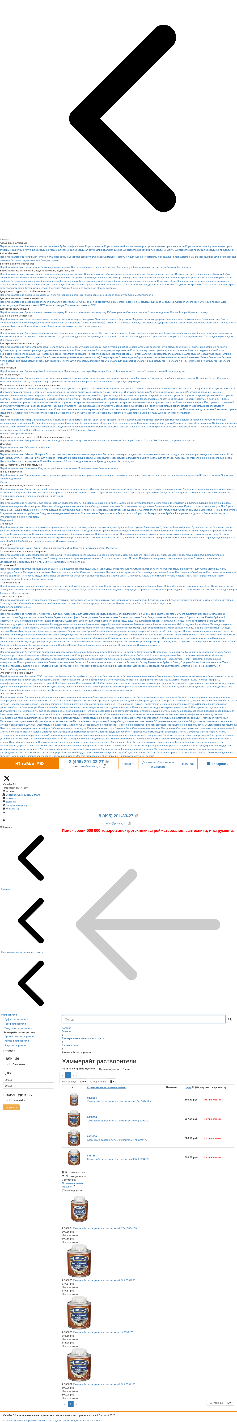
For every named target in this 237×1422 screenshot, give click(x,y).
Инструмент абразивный (91, 388)
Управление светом (110, 686)
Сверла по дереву (136, 312)
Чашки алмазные (60, 249)
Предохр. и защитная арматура (202, 506)
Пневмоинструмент (226, 409)
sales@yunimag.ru (90, 766)
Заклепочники (151, 527)
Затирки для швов (111, 599)
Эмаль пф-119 (196, 360)
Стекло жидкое (127, 357)
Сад (83, 589)
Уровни (160, 371)
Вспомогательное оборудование (193, 274)
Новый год (204, 586)
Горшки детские (196, 617)
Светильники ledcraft (88, 683)
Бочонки (29, 274)
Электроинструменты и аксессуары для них (182, 752)
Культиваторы (116, 655)
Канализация (89, 277)
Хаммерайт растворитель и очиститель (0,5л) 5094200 (118, 1118)
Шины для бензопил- (84, 461)
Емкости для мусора (90, 620)
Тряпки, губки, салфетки (176, 641)
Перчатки (78, 547)
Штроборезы (125, 665)
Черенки (15, 579)
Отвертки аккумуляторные (151, 658)
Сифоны (129, 284)
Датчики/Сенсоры (197, 703)
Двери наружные (94, 294)
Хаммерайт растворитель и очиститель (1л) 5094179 (117, 1137)
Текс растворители (15, 1023)
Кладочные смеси (158, 599)
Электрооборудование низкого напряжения (50, 755)
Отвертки (224, 534)
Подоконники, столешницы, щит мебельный (149, 301)
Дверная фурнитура (116, 294)
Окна (214, 586)
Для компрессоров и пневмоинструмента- (49, 475)
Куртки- (38, 547)
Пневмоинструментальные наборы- (93, 475)
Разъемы (120, 728)
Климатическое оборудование (146, 333)
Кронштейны (72, 423)
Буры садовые (33, 568)
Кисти (156, 568)
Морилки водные (100, 353)
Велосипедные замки (37, 319)
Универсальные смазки (219, 457)
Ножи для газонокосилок (213, 454)
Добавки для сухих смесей (15, 350)
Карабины (198, 419)
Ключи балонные (214, 527)
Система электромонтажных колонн (20, 731)
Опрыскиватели (77, 631)
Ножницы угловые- (183, 534)
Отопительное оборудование (137, 506)
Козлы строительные (171, 568)
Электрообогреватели (178, 267)
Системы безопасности (83, 731)
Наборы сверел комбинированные (166, 378)
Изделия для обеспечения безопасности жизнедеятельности (73, 707)
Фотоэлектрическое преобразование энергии (180, 749)
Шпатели (26, 579)
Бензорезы (80, 651)
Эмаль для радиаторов (123, 360)
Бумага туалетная (187, 613)
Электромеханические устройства (19, 516)
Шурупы (91, 430)
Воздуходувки (145, 651)
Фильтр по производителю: (79, 1068)
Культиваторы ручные (120, 624)
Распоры (69, 537)
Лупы (198, 624)
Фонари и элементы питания (137, 749)
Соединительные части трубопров (19, 513)
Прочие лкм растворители (19, 1036)
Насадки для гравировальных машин (148, 454)
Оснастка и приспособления (175, 405)
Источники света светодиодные (123, 710)
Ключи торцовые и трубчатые (207, 530)
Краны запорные (50, 281)
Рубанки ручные (116, 312)
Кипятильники (169, 620)
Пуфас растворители (16, 1019)
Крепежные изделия (11, 506)
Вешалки (55, 319)
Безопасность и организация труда (78, 333)
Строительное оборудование (133, 336)
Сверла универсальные (56, 381)
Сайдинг (180, 301)
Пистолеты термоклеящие (221, 572)
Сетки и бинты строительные (93, 575)
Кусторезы (130, 655)
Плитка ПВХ (150, 440)
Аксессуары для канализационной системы (67, 697)
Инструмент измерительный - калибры (55, 391)
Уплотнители (228, 641)
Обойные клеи (115, 301)
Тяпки (193, 641)
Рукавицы (111, 547)
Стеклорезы (134, 575)
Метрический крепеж (99, 423)
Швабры (63, 645)
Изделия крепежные (120, 707)
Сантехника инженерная (146, 728)
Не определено (82, 721)
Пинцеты (5, 537)
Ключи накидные (83, 530)
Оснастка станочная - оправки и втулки (124, 409)
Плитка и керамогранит (115, 558)
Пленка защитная (10, 575)
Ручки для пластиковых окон (202, 322)
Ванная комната (207, 613)
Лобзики (141, 655)
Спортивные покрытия (182, 440)
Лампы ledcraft (180, 679)
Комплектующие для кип (203, 502)
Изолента (66, 679)
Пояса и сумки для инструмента (29, 537)
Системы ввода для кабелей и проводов (121, 731)
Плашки (191, 378)
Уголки (44, 287)
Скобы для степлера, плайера (167, 457)
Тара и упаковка (108, 513)
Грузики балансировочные (53, 256)
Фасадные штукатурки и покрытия (96, 603)
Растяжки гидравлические (25, 260)
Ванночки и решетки (62, 568)
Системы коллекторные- (80, 284)
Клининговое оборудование (180, 333)
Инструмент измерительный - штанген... (100, 391)
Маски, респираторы (54, 547)
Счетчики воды (89, 513)
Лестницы (213, 568)
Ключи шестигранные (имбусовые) (52, 534)
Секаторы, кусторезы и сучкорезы (27, 638)
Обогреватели (43, 658)
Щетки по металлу (42, 579)
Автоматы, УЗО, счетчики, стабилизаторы (48, 676)
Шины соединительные (219, 686)
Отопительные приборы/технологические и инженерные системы (106, 724)
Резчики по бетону (137, 662)
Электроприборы (91, 690)
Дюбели (131, 419)
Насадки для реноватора (184, 454)
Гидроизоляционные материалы (43, 554)
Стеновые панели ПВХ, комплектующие (42, 305)
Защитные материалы (134, 599)
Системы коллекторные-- (109, 284)
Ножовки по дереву (54, 312)
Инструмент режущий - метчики (79, 395)
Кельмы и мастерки (141, 568)
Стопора (223, 322)
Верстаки (71, 527)
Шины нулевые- (196, 686)
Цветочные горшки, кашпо (43, 645)
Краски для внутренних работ (147, 350)
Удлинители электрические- (16, 686)
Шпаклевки (193, 357)
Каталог (99, 586)
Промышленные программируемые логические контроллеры (202, 724)
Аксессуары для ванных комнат (43, 502)
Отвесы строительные (92, 572)
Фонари (84, 665)
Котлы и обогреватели (146, 717)
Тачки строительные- (205, 575)
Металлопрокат (32, 506)
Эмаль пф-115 (162, 360)
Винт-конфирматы (72, 419)
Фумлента (54, 287)
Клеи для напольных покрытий (69, 440)
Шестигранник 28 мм (35, 461)
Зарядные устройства (12, 655)
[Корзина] (2, 772)
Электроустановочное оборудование (97, 755)
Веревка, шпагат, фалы (66, 617)
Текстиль (209, 589)
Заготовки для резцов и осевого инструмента (50, 388)
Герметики (31, 468)
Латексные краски (52, 353)
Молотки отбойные (188, 655)
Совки (136, 638)
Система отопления (29, 284)
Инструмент (121, 333)
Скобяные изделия (111, 589)
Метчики (141, 378)
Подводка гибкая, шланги (169, 506)
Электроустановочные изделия (136, 755)
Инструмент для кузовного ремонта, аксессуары (143, 256)
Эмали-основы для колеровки (44, 360)
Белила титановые (60, 346)
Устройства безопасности (69, 745)
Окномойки (16, 631)
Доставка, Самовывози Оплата (158, 764)
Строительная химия (148, 357)
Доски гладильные (55, 620)
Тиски (137, 537)
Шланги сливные (106, 287)
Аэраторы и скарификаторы (57, 651)
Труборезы (160, 537)
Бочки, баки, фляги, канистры (159, 613)
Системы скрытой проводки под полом (35, 738)
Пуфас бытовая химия (176, 634)
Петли (109, 322)
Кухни (159, 586)
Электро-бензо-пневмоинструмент (200, 665)
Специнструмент (50, 260)
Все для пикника (157, 617)
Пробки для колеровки (13, 357)
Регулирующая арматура (55, 509)
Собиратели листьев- (120, 638)
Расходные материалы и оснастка (106, 662)
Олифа (227, 353)
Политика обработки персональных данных (39, 1420)
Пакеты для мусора (137, 631)
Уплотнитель (7, 645)
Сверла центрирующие (127, 381)
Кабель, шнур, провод (84, 679)
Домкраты (74, 256)
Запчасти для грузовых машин (98, 256)
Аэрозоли (43, 346)
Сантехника (29, 336)
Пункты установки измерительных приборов (25, 728)
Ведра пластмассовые (31, 617)
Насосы (18, 658)
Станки (112, 336)
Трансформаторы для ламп (219, 683)
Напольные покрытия (185, 586)
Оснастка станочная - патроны (165, 409)
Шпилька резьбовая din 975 (59, 430)
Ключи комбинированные (38, 530)
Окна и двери (225, 586)
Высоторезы (160, 651)
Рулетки (110, 371)
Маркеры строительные (36, 572)
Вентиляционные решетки (55, 267)
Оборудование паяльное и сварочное (210, 721)
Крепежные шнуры (96, 624)
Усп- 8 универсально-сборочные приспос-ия (49, 412)
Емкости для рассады (115, 620)
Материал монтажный (215, 717)
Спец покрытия (109, 357)
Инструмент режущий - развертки (199, 395)
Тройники (196, 284)
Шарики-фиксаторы (35, 326)
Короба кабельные (122, 717)
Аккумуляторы (33, 651)
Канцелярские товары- (148, 620)
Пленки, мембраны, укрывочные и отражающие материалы (67, 558)
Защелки (16, 322)
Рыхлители (229, 634)
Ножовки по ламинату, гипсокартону (86, 312)
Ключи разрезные (142, 530)
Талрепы (134, 426)
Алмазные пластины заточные (42, 246)
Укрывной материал (209, 641)
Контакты (128, 763)
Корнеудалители (59, 624)
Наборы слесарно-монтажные (17, 433)
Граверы (218, 651)
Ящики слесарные (66, 541)
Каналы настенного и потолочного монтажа (25, 714)
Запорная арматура (130, 502)
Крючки (46, 322)
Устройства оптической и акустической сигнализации (70, 749)
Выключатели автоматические (190, 676)
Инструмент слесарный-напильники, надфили (177, 402)
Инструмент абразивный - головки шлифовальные (134, 388)
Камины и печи (141, 267)
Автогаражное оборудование (41, 333)
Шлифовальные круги (135, 249)
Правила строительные (63, 575)
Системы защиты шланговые (160, 731)
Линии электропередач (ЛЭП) (185, 717)
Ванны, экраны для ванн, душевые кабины (59, 274)
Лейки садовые (185, 624)
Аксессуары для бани (51, 613)
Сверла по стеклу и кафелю (26, 381)
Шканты (38, 430)
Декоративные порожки (38, 440)
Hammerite (18, 1100)
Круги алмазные (94, 246)
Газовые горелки (176, 617)
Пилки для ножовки (67, 457)
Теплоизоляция (76, 561)
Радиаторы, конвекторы (100, 728)
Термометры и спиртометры (145, 641)
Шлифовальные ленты (161, 249)
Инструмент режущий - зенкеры (167, 391)
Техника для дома (185, 742)
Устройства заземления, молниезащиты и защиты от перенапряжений (124, 745)
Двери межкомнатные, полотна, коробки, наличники (54, 294)
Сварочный (6, 520)
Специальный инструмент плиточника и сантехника (189, 492)
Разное (4, 482)
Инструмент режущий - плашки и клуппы (156, 395)
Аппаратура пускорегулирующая (196, 697)
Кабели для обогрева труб (117, 267)
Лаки (38, 353)
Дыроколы (72, 620)
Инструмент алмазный (222, 388)
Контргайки (192, 277)
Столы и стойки (151, 575)
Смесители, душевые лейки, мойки (154, 284)
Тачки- (98, 641)
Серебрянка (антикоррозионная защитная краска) (71, 357)
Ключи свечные (181, 530)
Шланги (162, 412)
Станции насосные (211, 662)
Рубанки (167, 662)
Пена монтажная (108, 468)
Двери (67, 586)
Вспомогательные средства (144, 346)
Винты (87, 419)
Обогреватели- (212, 627)
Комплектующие (31, 322)
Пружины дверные (157, 322)
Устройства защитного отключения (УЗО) (145, 686)
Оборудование (122, 405)
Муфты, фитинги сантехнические (54, 721)
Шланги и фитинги (209, 475)
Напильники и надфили (133, 534)
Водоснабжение (54, 586)
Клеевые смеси (178, 599)
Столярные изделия (171, 589)
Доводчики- (88, 319)
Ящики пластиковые (148, 645)
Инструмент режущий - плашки (115, 395)
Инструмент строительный (219, 402)
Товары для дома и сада (210, 742)
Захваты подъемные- (86, 568)
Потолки (133, 558)
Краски (70, 350)
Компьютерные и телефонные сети (47, 717)
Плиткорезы (27, 575)
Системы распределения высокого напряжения (135, 735)
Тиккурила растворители (18, 1028)
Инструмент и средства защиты (209, 707)
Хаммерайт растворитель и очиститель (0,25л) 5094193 (119, 1099)
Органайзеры (94, 631)
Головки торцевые (107, 527)
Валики (46, 568)
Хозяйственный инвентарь (142, 412)
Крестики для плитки (196, 568)
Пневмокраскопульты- (127, 475)
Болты (58, 419)
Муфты (98, 281)
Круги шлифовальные (37, 249)
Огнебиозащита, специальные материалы (172, 353)
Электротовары (20, 593)
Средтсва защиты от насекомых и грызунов (186, 638)
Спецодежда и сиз (97, 336)
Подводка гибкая (166, 281)
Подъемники (42, 575)
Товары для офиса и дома (219, 336)
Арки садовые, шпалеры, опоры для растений (115, 613)
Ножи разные (175, 627)
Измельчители (33, 655)
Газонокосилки (176, 651)
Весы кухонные (89, 617)
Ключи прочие (102, 530)
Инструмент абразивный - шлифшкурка (186, 388)
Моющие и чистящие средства (67, 627)
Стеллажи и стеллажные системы (98, 426)
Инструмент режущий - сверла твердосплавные (131, 398)
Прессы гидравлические (212, 256)
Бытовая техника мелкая (24, 703)
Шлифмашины (108, 665)
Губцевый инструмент (130, 527)
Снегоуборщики (182, 662)
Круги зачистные (175, 246)
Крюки (83, 423)
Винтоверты (129, 651)
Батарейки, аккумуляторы (87, 676)
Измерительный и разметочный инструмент (115, 489)
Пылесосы (80, 662)
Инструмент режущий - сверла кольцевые (80, 398)
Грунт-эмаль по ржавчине (175, 346)
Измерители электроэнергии (58, 655)
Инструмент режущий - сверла (37, 398)
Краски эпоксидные (24, 353)
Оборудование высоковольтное (135, 721)
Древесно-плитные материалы (116, 554)
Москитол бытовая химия (14, 627)
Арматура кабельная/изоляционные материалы (69, 700)
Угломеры (138, 371)
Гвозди (102, 419)
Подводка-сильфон (188, 281)
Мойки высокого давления (161, 655)
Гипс (27, 599)
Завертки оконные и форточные (113, 319)
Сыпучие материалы (54, 561)
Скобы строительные (21, 426)
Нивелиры (85, 371)
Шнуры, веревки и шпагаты (101, 645)
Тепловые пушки (49, 665)
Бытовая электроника (51, 703)
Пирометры (98, 371)
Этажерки (130, 645)
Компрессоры (83, 655)
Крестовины (86, 281)
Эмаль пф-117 (179, 360)
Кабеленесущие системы (156, 710)
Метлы (205, 624)
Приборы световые (155, 724)
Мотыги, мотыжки (39, 627)
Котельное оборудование (25, 281)
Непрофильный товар (104, 721)
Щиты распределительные (66, 690)
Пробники (60, 683)
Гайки (95, 419)
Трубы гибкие (32, 287)
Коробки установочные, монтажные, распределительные (130, 679)
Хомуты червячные (201, 426)
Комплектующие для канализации (166, 277)
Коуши (208, 419)
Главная (66, 1031)
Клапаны (103, 277)
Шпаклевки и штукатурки (158, 603)
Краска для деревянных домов (48, 350)
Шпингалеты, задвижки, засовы (64, 326)
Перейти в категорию (12, 246)
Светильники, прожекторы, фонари (151, 683)
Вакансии (187, 763)
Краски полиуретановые (202, 350)
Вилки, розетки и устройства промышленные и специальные (98, 703)
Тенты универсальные (115, 641)
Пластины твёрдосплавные (198, 409)
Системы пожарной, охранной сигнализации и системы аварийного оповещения (61, 735)
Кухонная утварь (142, 624)
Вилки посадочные (129, 617)
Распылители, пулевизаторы (205, 634)
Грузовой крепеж (116, 419)
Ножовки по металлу (206, 534)
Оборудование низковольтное (171, 721)
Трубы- (170, 513)
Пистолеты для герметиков (121, 572)
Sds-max (30, 454)
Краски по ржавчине (176, 350)
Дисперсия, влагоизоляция (85, 599)
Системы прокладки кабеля (187, 683)
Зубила (164, 527)
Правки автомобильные (184, 256)
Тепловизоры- (124, 371)
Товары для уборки (226, 589)
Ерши (131, 620)
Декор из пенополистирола (40, 301)
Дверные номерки (71, 319)
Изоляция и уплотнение (156, 502)
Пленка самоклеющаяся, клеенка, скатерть (207, 631)
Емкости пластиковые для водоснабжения (46, 277)
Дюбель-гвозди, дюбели (150, 419)
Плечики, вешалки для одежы (17, 634)
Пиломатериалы (23, 558)
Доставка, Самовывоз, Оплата (23, 794)
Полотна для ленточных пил (133, 457)
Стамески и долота (158, 312)
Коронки (56, 454)
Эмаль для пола (71, 360)
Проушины (140, 322)
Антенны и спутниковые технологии (157, 697)
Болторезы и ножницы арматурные (45, 527)
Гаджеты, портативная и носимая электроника (160, 703)
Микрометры (56, 371)
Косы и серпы (77, 624)
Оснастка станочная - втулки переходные (77, 409)
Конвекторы (224, 502)
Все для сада (106, 333)
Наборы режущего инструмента (95, 405)
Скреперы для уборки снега (92, 638)
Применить (11, 1107)
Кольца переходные (134, 277)
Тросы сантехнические (215, 284)
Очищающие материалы (201, 599)
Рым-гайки (193, 423)
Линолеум (127, 440)
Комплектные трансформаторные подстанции (195, 714)
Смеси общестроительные (34, 603)
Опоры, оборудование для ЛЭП (18, 724)
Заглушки (76, 277)
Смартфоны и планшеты (23, 742)
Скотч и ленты (119, 575)
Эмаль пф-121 (214, 360)
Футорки (65, 287)
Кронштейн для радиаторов (48, 423)
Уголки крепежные (157, 426)
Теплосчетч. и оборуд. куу (132, 513)
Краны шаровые (69, 281)
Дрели (227, 651)
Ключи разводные (121, 530)
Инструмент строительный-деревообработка (25, 405)
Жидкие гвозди (45, 468)
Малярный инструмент (222, 489)
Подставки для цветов (65, 634)
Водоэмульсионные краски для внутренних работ (100, 346)
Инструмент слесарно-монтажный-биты (80, 402)
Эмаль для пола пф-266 (95, 360)
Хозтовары (21, 645)
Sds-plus (40, 454)
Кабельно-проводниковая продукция (213, 710)
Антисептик (31, 346)
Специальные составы (63, 603)
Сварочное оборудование (124, 509)
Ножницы (29, 658)
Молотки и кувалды (83, 534)
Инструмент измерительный (16, 391)
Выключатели (164, 676)
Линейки (43, 371)
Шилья (72, 645)
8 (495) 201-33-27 (86, 761)
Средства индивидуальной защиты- (60, 513)
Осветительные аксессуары (52, 724)
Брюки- (29, 547)
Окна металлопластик (140, 294)
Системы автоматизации (56, 731)
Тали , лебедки (125, 537)
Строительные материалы (166, 336)
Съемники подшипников (102, 537)
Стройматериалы (194, 589)
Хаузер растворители (17, 1040)
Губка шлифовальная (72, 246)
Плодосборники (43, 634)
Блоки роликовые (44, 419)
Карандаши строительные (114, 568)
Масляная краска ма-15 (76, 353)
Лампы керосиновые (164, 624)
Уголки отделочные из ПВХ (80, 305)
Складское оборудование (71, 336)
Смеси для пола (9, 603)
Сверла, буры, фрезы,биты (143, 492)
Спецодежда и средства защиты (141, 589)
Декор (74, 586)
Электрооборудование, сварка (17, 669)
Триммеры (66, 665)
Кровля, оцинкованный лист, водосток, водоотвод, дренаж (167, 554)
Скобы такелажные (44, 426)
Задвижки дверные (154, 319)
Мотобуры (205, 655)
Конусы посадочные (38, 624)
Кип (186, 502)
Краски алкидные (85, 350)
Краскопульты (99, 655)
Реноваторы (155, 662)
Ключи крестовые (63, 530)
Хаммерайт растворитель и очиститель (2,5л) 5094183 (118, 1157)
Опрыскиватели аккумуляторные (70, 658)
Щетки (121, 645)
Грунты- (195, 346)
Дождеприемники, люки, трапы (100, 502)
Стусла (174, 312)
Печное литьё (157, 631)
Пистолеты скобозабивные (190, 572)
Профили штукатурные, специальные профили (166, 558)
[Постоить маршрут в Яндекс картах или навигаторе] (6, 772)
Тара (129, 742)
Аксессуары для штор (76, 613)
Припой (50, 683)
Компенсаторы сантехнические (150, 714)
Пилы (187, 658)
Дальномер (31, 371)
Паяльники (39, 683)
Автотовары (31, 613)
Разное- (173, 322)
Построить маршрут (17, 805)
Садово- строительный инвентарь (108, 492)
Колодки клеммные (61, 714)
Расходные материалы (219, 333)
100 (83, 1081)
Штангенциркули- (175, 371)
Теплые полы (158, 267)
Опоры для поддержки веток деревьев (45, 631)
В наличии (18, 1064)
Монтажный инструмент (13, 492)
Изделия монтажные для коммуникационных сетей (161, 707)
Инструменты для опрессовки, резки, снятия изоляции (54, 710)
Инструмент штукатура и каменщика (161, 489)
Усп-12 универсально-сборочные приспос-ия (100, 412)
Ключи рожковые (162, 530)
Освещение (6, 589)
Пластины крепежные (124, 423)
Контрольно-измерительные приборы (89, 717)
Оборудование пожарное (105, 506)
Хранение (5, 593)
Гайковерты (191, 651)
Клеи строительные (67, 301)
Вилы (144, 617)
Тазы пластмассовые (82, 641)
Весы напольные (108, 617)
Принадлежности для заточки (145, 634)
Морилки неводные (122, 353)
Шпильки (81, 430)
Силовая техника (46, 336)
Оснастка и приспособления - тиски (33, 409)
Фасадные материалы (173, 357)
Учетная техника (110, 749)
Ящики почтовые (92, 326)
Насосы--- (47, 506)
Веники (49, 617)
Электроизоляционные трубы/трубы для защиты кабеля (124, 752)
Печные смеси (224, 599)
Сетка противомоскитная (61, 638)
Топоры (183, 312)
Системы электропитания (134, 738)
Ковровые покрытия (99, 440)
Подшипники (7, 412)
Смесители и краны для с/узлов (219, 509)
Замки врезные (174, 319)
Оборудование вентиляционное (72, 506)
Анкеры (29, 419)
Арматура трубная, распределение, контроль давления (129, 700)
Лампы (168, 679)
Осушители (129, 658)
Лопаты (18, 572)
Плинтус (138, 440)
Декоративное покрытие (213, 346)
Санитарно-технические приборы (89, 509)
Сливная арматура (189, 509)
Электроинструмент (178, 412)
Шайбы (30, 430)
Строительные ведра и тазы (176, 575)
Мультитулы (7, 658)
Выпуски (218, 274)
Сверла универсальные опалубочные (91, 381)
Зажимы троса (172, 419)
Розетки (71, 683)
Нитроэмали (140, 353)
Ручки (182, 322)
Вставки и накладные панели (139, 676)
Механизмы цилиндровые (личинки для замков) (78, 322)
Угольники (150, 371)
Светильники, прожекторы (115, 683)
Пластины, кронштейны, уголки (155, 423)
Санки (3, 638)
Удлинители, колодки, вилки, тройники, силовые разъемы (65, 686)
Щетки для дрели (106, 461)
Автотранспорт (33, 697)
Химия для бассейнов (83, 287)
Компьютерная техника (13, 717)
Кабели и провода (181, 710)
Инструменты (86, 586)
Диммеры (37, 679)
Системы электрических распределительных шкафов (88, 738)
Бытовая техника (34, 586)
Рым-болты (179, 423)
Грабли (209, 617)
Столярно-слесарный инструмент (44, 495)
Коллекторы (115, 277)
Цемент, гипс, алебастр (129, 603)
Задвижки (137, 319)
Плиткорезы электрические (32, 662)
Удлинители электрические (15, 606)
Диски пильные (33, 312)
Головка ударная (86, 527)
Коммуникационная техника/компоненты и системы (102, 714)
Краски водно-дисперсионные (112, 350)
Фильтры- (219, 513)
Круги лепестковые (196, 246)
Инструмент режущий (136, 391)
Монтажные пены (88, 468)
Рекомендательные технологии (82, 1420)
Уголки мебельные (179, 426)
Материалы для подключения (17, 721)
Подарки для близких (69, 589)
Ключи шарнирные (21, 534)
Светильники (168, 728)
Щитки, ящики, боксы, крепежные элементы (25, 690)
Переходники (148, 281)
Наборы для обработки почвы (150, 627)
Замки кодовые (192, 319)
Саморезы (205, 423)
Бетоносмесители (97, 651)
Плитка (52, 589)
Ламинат (116, 440)
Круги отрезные (216, 246)
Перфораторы (175, 658)
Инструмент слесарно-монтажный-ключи (126, 402)
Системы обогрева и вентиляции (196, 731)
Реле (129, 728)
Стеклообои (192, 301)
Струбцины (81, 537)
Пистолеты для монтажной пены (156, 572)
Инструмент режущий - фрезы (176, 398)
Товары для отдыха (192, 336)
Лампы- (194, 679)
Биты (48, 454)
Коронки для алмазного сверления (116, 378)
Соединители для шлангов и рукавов (59, 742)
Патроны (28, 457)
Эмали (204, 357)
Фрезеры (94, 665)
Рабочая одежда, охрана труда (68, 728)
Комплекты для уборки (13, 624)
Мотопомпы (218, 655)
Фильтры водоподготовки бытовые (194, 513)
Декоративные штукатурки (54, 599)
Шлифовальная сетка (82, 249)
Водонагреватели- (71, 502)
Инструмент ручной (11, 710)
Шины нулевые (177, 686)
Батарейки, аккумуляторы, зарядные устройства (189, 700)
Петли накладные (123, 322)
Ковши (181, 620)
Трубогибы (148, 537)
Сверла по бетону (206, 378)
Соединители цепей (67, 426)
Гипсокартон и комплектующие (80, 554)
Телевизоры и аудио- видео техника (153, 742)
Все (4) (128, 1069)
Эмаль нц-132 (145, 360)
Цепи (22, 430)
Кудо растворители (15, 1045)
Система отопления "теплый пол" (158, 509)
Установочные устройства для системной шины (27, 745)
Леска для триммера (114, 454)
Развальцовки (56, 537)
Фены (76, 665)
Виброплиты (115, 651)
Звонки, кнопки (51, 679)
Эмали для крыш (17, 360)
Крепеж (200, 333)
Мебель (168, 586)
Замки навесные (211, 319)
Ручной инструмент (11, 336)
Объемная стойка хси (37, 447)
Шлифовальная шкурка (109, 249)
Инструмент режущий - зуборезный (40, 395)
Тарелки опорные (195, 457)
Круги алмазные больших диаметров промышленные (134, 246)
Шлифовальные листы (188, 249)
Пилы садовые (174, 631)
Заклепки (186, 419)
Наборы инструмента (64, 405)
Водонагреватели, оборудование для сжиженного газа (115, 274)
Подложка (163, 440)
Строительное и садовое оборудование (103, 742)
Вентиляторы (32, 267)
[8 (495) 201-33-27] (15, 772)
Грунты (35, 599)
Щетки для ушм (125, 461)
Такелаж (123, 426)
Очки (70, 547)
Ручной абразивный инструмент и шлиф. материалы (58, 492)
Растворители (34, 357)
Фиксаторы (16, 326)
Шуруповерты (172, 665)
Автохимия (31, 256)
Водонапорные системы (161, 274)
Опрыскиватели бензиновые (106, 658)
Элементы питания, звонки (117, 690)
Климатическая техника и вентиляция (125, 586)
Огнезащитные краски (209, 353)
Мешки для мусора (221, 624)
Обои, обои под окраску (93, 301)
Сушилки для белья (58, 641)
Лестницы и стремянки (196, 489)
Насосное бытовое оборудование (121, 281)
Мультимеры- (71, 371)
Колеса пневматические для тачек (205, 620)
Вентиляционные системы (86, 267)
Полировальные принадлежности (97, 457)
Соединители (182, 284)
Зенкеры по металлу (83, 378)
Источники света (95, 710)
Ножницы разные (193, 627)
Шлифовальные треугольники (218, 249)
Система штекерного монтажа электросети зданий (205, 728)
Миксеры (56, 572)
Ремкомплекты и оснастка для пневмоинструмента (170, 475)
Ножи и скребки (70, 572)
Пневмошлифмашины (61, 662)
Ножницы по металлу (160, 534)
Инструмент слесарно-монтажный (37, 402)
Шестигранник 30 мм (59, 461)
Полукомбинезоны (94, 547)
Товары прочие (156, 513)
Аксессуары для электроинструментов (114, 697)
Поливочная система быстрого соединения (103, 634)
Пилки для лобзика (44, 457)
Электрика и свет (9, 339)
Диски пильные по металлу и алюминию (48, 378)
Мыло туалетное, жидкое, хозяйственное (109, 627)
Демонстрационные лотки (29, 620)
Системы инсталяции (53, 284)
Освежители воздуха (114, 631)
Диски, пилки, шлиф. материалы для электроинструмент (57, 489)
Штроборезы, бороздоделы (148, 665)
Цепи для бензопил (11, 461)
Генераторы (206, 651)
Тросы (142, 426)
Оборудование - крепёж (144, 405)
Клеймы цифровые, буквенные (186, 527)
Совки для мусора (151, 638)
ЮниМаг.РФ (29, 764)
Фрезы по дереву (198, 312)
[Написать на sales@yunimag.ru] (11, 772)
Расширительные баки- (27, 509)
